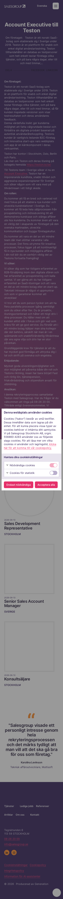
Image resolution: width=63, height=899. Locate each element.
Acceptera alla (46, 484)
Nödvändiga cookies (22, 465)
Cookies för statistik (22, 472)
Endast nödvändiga (18, 484)
